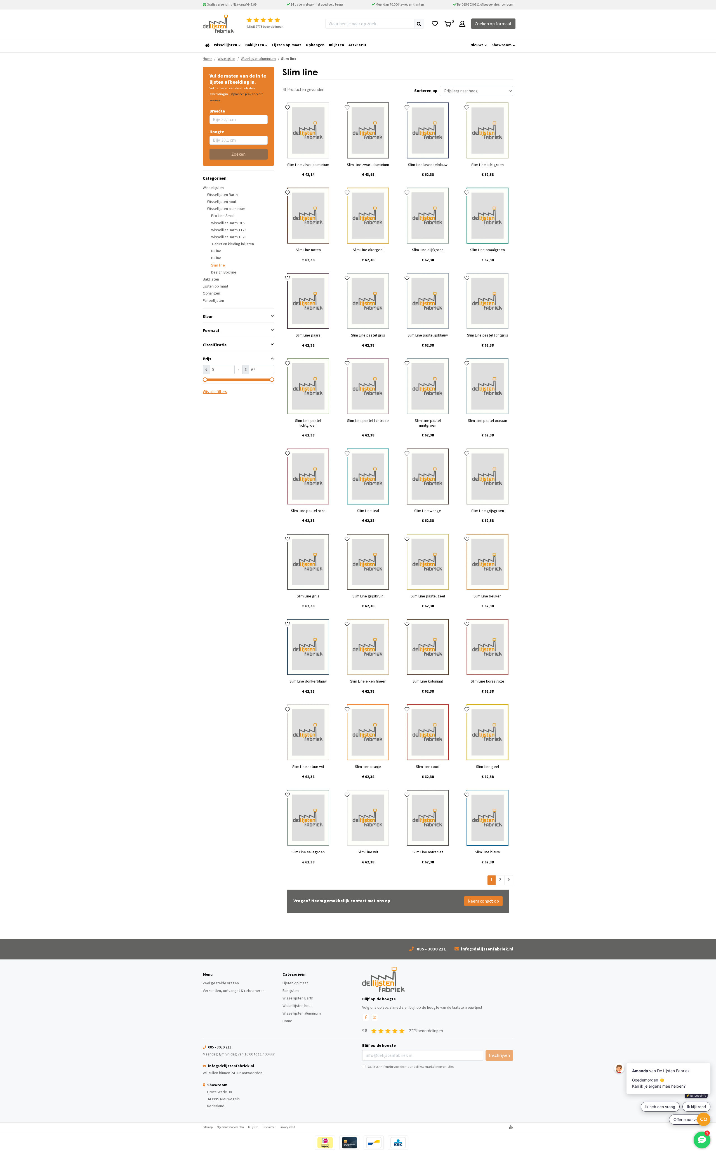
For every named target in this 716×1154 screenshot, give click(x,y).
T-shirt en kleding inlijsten (232, 244)
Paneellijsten (213, 300)
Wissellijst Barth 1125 (228, 230)
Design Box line (223, 272)
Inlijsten (253, 1127)
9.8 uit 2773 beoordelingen (264, 26)
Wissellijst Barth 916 (227, 223)
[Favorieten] (435, 24)
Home (207, 58)
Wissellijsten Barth (222, 195)
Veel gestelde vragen (221, 983)
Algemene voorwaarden (230, 1127)
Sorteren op (425, 91)
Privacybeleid (287, 1127)
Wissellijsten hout (221, 202)
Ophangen (211, 293)
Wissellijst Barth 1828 (228, 237)
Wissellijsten (213, 188)
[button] (238, 317)
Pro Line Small (222, 216)
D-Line (216, 251)
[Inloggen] (462, 24)
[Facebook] (365, 1017)
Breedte (217, 111)
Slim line (218, 265)
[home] (207, 45)
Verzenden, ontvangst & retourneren (234, 991)
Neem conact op (483, 901)
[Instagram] (374, 1017)
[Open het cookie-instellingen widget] (703, 1119)
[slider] (205, 379)
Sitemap (208, 1127)
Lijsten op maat (215, 286)
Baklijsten (211, 279)
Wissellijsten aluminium (226, 209)
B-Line (216, 258)
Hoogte (216, 132)
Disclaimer (269, 1127)
